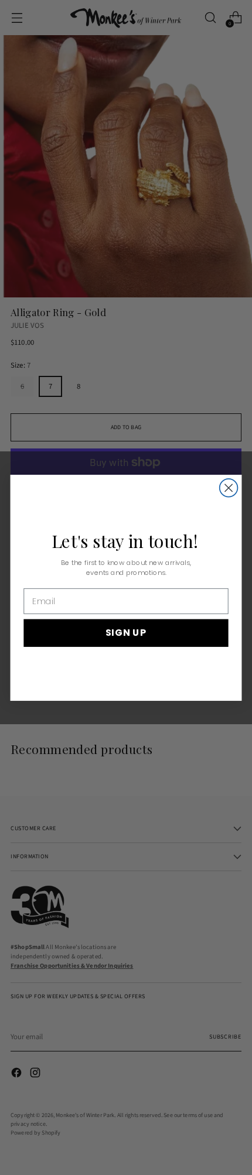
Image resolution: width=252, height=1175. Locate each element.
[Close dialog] (229, 487)
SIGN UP (126, 632)
